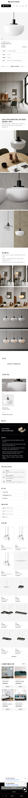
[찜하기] (3, 796)
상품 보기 (7, 686)
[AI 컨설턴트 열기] (24, 789)
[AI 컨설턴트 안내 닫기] (25, 778)
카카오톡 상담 (14, 787)
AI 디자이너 (7, 5)
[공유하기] (6, 796)
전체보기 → (24, 663)
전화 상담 (14, 791)
